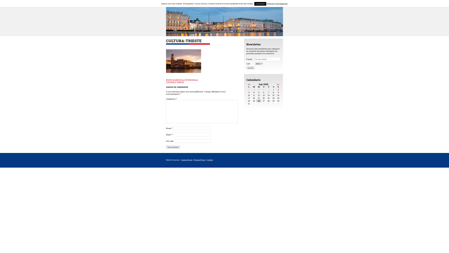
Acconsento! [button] (260, 4)
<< (249, 84)
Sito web (169, 141)
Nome (169, 128)
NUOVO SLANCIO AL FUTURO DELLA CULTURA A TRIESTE (182, 81)
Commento (171, 99)
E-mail (249, 59)
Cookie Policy (186, 160)
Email (169, 134)
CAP (248, 64)
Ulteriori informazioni (277, 3)
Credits (210, 160)
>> (278, 84)
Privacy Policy (200, 160)
